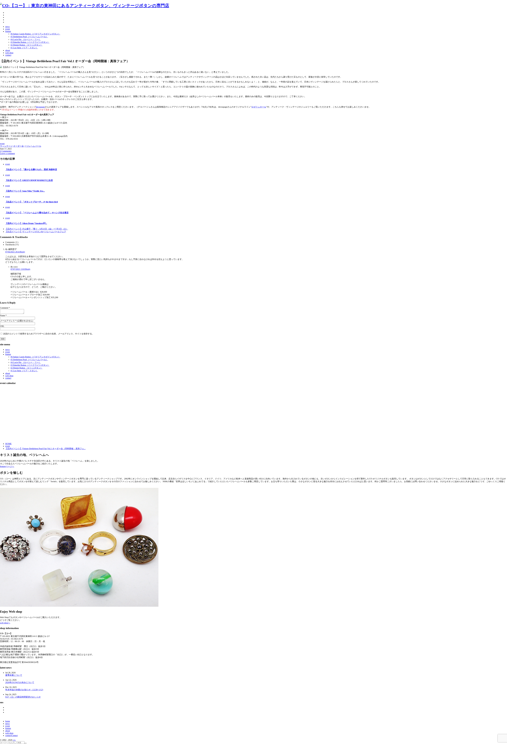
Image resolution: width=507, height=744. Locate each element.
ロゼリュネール (258, 107)
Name (2, 315)
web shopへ (5, 623)
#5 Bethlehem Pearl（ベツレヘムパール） (29, 359)
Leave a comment (7, 153)
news (7, 349)
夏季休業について (13, 675)
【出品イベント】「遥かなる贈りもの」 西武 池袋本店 (31, 169)
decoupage (40, 107)
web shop (9, 376)
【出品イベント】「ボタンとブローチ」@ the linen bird (31, 202)
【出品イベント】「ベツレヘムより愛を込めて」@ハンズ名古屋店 (37, 213)
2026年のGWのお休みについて (19, 682)
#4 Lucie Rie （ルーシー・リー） (26, 362)
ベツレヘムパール (32, 146)
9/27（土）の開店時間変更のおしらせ (23, 697)
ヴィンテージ (6, 146)
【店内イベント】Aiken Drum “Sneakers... (26, 223)
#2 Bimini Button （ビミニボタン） (27, 368)
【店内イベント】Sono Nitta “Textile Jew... (25, 191)
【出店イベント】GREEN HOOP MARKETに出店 (29, 180)
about (7, 373)
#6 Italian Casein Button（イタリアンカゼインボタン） (35, 357)
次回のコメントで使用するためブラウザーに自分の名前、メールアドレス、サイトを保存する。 (48, 334)
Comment (4, 308)
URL (2, 326)
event (2, 143)
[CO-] (84, 5)
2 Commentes (5, 151)
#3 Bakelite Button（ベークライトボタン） (30, 365)
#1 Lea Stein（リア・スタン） (24, 371)
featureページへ (7, 466)
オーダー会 (18, 146)
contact (8, 378)
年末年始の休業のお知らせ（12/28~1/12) (24, 690)
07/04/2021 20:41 (12, 252)
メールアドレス (7, 321)
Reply (22, 252)
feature (8, 354)
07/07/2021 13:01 (18, 269)
